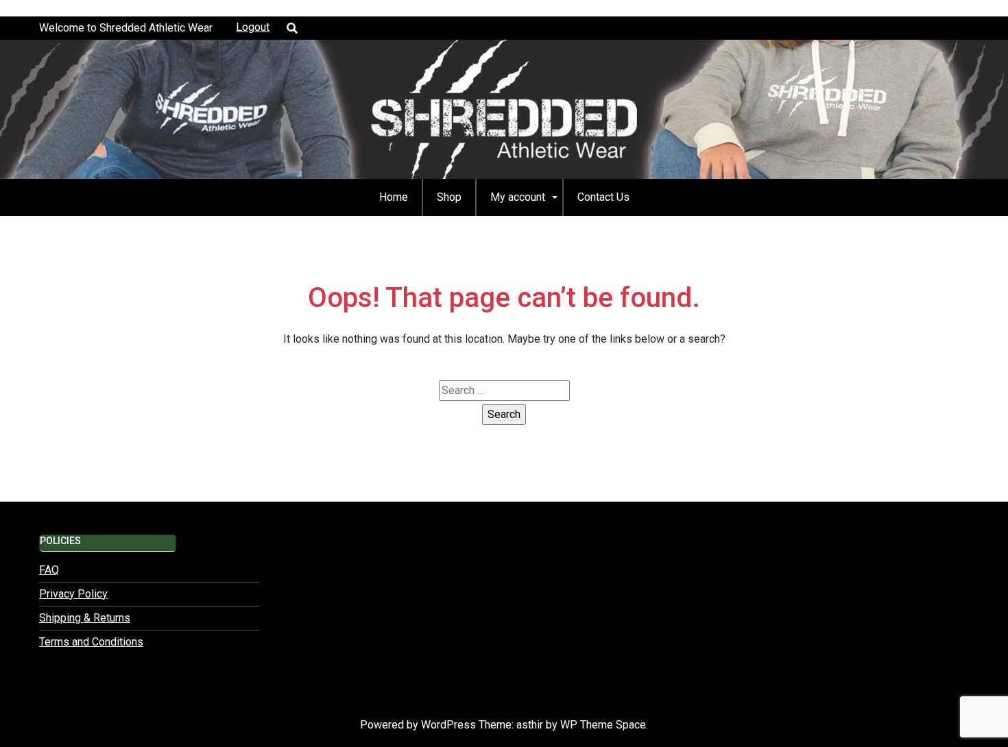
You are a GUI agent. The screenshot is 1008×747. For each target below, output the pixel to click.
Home (393, 197)
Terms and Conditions (91, 641)
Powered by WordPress (419, 724)
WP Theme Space (603, 724)
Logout (252, 27)
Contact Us (603, 197)
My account (517, 197)
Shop (449, 197)
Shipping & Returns (84, 617)
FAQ (49, 569)
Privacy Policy (73, 593)
